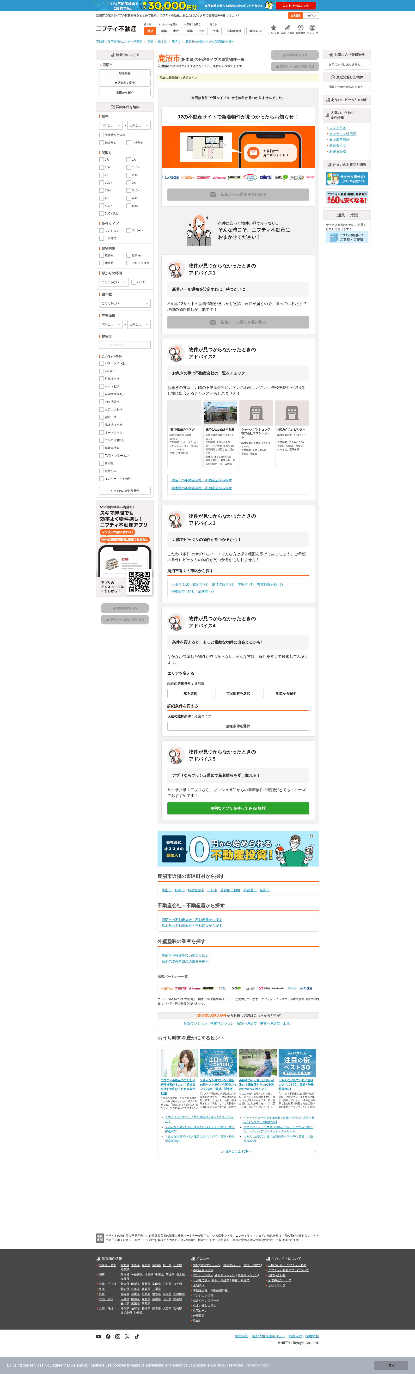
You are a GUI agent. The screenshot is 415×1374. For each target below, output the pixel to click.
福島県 (125, 1269)
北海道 (125, 1265)
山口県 (167, 1299)
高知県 (146, 1303)
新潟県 (125, 1284)
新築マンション (196, 1023)
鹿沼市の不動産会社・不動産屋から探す (201, 480)
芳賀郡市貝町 (270, 584)
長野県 (146, 1284)
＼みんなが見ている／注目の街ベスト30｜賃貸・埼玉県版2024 (296, 1085)
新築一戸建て (247, 1023)
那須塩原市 (223, 584)
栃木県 (180, 1274)
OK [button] (391, 1365)
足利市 (206, 591)
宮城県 (156, 1265)
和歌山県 (179, 1294)
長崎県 (146, 1308)
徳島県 (177, 1299)
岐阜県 (135, 1289)
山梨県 (135, 1284)
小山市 (180, 584)
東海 (102, 1289)
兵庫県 (135, 1294)
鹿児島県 (126, 1312)
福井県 (177, 1284)
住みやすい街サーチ (206, 1300)
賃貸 (196, 1265)
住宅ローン (200, 1310)
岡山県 (135, 1299)
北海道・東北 (107, 1265)
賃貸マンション (210, 1265)
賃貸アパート (232, 1265)
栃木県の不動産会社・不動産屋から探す (201, 488)
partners (97, 1365)
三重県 (156, 1289)
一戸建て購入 (201, 1280)
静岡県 (146, 1289)
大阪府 (125, 1294)
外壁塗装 (199, 1315)
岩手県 (146, 1265)
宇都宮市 (183, 591)
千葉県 (159, 1274)
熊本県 (156, 1308)
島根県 (156, 1299)
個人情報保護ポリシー (268, 1336)
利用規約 (295, 1336)
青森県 (135, 1265)
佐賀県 (135, 1308)
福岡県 (125, 1308)
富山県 (156, 1284)
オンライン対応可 (342, 134)
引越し (197, 1320)
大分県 (167, 1308)
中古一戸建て (270, 1023)
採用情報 (312, 1336)
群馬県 (125, 1279)
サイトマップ (277, 1285)
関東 (102, 1274)
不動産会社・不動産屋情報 (210, 1290)
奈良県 (167, 1294)
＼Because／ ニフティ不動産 (287, 1265)
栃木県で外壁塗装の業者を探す (185, 961)
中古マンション (222, 1023)
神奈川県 (137, 1274)
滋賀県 (156, 1294)
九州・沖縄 (106, 1308)
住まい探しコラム (204, 1305)
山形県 (177, 1265)
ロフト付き (337, 128)
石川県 (167, 1284)
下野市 (246, 584)
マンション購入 (203, 1275)
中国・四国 (106, 1299)
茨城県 (170, 1274)
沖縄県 (138, 1312)
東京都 (125, 1274)
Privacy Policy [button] (257, 1365)
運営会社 (241, 1336)
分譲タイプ (337, 145)
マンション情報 (203, 1295)
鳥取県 (146, 1299)
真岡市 (201, 584)
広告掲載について (279, 1280)
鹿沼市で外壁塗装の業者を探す (185, 956)
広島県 (125, 1299)
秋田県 (167, 1265)
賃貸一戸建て (252, 1265)
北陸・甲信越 (107, 1284)
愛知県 (125, 1289)
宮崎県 (177, 1308)
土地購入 (199, 1285)
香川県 (125, 1303)
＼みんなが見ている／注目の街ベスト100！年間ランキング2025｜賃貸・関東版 (218, 1085)
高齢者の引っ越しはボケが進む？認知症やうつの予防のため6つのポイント (256, 1085)
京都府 (146, 1294)
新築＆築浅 (337, 151)
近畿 (102, 1294)
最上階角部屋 (339, 139)
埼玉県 (149, 1274)
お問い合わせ (277, 1275)
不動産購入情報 (203, 1270)
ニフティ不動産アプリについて (288, 1270)
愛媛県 (135, 1303)
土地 (286, 1023)
